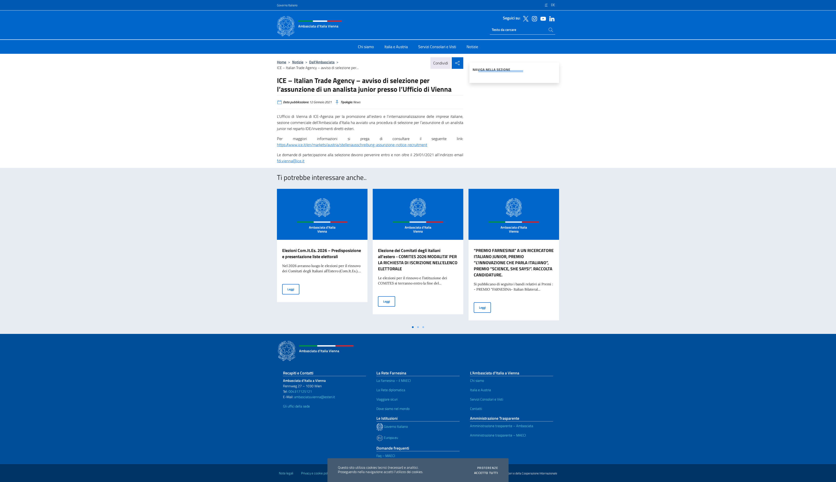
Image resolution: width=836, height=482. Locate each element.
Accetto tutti (486, 472)
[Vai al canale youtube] (542, 18)
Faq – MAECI (385, 455)
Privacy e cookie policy (316, 473)
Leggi (293, 289)
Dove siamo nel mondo (393, 408)
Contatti (476, 408)
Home (281, 62)
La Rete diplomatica (390, 389)
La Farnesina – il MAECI (393, 380)
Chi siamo (477, 380)
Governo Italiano (287, 5)
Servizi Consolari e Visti (486, 399)
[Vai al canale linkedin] (550, 18)
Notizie (297, 62)
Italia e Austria (480, 389)
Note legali (286, 473)
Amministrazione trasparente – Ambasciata (501, 425)
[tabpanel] (322, 256)
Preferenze (487, 467)
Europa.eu (390, 437)
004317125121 (300, 391)
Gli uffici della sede (296, 406)
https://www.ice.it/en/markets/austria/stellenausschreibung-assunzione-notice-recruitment (352, 145)
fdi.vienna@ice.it (290, 161)
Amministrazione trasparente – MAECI (498, 435)
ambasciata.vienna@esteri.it (314, 396)
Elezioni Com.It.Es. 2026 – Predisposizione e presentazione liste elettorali (321, 253)
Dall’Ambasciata (322, 62)
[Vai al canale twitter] (524, 18)
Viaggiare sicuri (387, 399)
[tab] (413, 327)
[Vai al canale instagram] (533, 18)
